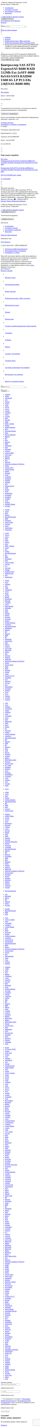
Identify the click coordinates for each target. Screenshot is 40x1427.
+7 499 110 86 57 (7, 210)
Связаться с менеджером (10, 114)
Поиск (9, 201)
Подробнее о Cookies (12, 252)
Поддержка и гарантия (13, 11)
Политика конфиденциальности (16, 249)
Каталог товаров (6, 271)
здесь (32, 265)
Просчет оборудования (9, 30)
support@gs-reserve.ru (8, 212)
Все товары (5, 92)
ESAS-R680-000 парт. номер (10, 60)
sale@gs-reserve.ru (7, 19)
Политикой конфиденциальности (15, 1400)
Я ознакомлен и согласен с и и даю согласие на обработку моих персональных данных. (18, 1401)
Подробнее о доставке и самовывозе (13, 124)
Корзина (23, 201)
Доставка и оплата (11, 9)
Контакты (8, 13)
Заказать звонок (18, 17)
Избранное (16, 201)
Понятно (4, 1425)
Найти (3, 26)
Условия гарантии (7, 123)
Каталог (3, 22)
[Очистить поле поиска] (26, 387)
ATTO (14, 133)
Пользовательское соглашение (15, 251)
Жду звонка (5, 1411)
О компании (9, 8)
